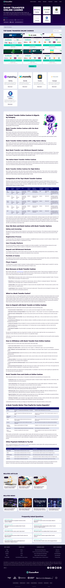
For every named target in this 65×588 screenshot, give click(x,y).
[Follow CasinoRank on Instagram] (51, 568)
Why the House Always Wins (40, 550)
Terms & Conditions (17, 586)
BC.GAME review (32, 46)
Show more (32, 66)
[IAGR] (9, 578)
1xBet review (13, 46)
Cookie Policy (34, 586)
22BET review (32, 62)
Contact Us (57, 551)
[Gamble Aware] (44, 578)
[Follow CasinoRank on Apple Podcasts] (60, 568)
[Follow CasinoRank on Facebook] (48, 568)
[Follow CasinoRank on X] (53, 568)
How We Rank (57, 555)
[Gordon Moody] (31, 578)
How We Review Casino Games (21, 557)
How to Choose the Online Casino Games (40, 551)
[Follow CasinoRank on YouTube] (56, 568)
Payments (50, 1)
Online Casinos (33, 1)
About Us (57, 550)
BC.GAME (7, 551)
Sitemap (49, 586)
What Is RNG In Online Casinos (40, 555)
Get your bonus (13, 45)
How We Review (57, 553)
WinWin (7, 553)
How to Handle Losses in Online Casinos (40, 557)
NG (4, 567)
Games (39, 1)
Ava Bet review (12, 62)
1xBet (7, 550)
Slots (22, 555)
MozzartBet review (52, 46)
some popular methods (24, 445)
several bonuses (20, 271)
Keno (22, 551)
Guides (56, 1)
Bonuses (44, 1)
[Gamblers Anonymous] (14, 578)
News (60, 1)
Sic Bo (21, 553)
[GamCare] (22, 578)
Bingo (21, 550)
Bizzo (7, 555)
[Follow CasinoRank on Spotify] (58, 568)
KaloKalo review (52, 62)
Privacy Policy (57, 557)
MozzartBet (7, 557)
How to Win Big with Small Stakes (40, 553)
